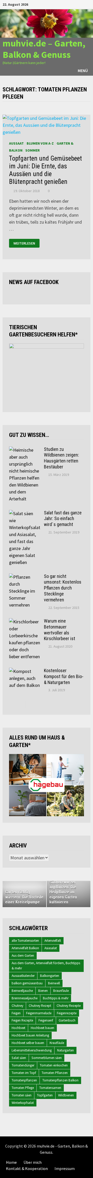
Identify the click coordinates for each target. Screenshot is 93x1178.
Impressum (65, 1168)
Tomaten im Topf (24, 1073)
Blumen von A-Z (40, 143)
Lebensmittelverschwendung (32, 1050)
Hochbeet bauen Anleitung (30, 1035)
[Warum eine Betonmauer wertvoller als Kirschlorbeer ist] (24, 622)
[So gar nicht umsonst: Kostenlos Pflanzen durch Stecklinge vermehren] (24, 577)
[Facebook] (62, 4)
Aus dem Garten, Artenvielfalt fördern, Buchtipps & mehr (46, 965)
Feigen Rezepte (22, 1020)
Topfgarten (45, 1095)
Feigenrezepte (66, 1013)
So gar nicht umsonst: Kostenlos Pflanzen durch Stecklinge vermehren (62, 588)
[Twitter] (75, 4)
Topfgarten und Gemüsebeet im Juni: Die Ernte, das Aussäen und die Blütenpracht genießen (45, 170)
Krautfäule (57, 1043)
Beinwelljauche (22, 990)
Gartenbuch (67, 1020)
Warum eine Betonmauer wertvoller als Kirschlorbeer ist (59, 629)
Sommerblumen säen (47, 1058)
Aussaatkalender (23, 975)
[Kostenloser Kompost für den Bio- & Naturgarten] (24, 671)
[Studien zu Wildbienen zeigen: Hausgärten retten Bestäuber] (24, 450)
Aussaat (16, 143)
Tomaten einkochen (54, 1065)
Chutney (17, 1005)
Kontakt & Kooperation (27, 1168)
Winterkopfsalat (23, 1103)
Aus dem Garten (23, 955)
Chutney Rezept (40, 1005)
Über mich (33, 1162)
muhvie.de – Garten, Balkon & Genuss (44, 48)
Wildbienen (66, 1095)
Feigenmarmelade (38, 1013)
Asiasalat (50, 948)
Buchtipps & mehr (55, 998)
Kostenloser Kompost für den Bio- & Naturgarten (63, 676)
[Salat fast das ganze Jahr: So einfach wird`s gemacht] (24, 513)
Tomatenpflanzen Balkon (60, 1080)
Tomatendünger (23, 1065)
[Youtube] (69, 4)
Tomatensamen (50, 1088)
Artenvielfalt (52, 940)
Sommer (32, 150)
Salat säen (19, 1058)
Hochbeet (18, 1028)
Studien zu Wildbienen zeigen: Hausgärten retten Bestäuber (61, 458)
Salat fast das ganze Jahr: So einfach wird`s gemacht (63, 518)
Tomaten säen (22, 1095)
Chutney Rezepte (69, 1005)
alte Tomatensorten (25, 940)
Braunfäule (61, 990)
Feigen (16, 1013)
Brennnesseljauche (24, 998)
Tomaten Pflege (23, 1088)
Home (11, 1162)
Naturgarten (65, 1050)
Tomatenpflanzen (24, 1080)
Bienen (43, 990)
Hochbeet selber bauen (28, 1043)
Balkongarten (49, 975)
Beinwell (54, 983)
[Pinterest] (82, 4)
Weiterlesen (24, 243)
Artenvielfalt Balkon (25, 948)
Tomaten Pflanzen (55, 1073)
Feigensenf (45, 1020)
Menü (83, 70)
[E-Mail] (87, 4)
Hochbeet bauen (42, 1028)
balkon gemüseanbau (27, 983)
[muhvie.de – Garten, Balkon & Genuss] (46, 23)
